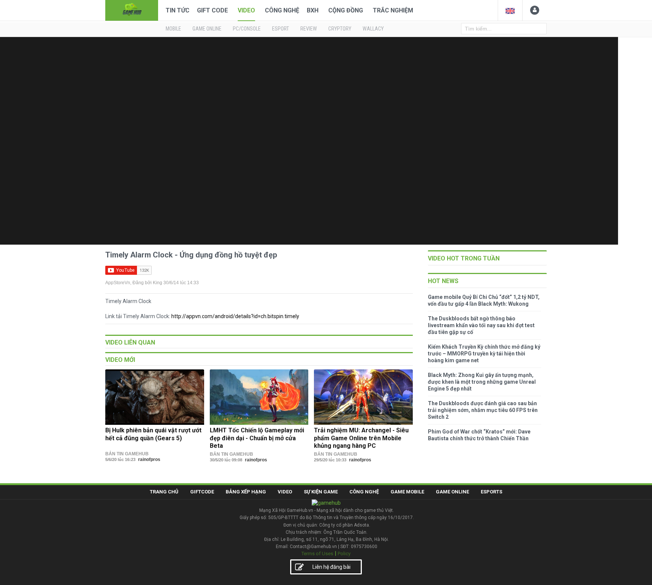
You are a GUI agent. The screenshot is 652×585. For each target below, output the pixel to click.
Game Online (452, 492)
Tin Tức (177, 10)
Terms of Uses (317, 553)
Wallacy (373, 29)
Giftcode (202, 492)
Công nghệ (282, 10)
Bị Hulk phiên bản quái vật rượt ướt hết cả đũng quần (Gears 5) (153, 434)
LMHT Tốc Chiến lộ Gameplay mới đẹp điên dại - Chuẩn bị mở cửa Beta (257, 438)
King (157, 282)
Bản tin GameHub (127, 453)
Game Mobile (407, 492)
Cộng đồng (345, 10)
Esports (491, 492)
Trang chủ (164, 492)
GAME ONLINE (206, 29)
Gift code (212, 10)
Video (246, 10)
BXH (312, 10)
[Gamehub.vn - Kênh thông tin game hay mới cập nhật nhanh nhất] (131, 10)
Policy (344, 553)
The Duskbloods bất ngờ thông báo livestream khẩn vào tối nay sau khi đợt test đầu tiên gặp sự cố (481, 325)
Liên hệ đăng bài (331, 567)
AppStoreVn (117, 282)
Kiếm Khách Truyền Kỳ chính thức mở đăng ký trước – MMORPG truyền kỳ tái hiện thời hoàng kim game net (484, 353)
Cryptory (339, 29)
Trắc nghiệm (393, 10)
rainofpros (149, 459)
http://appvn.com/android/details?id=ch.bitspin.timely (235, 316)
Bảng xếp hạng (246, 492)
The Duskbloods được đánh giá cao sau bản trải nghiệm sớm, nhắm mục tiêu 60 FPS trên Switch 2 (483, 410)
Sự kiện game (321, 492)
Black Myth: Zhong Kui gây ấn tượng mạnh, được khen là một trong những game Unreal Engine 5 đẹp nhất (482, 382)
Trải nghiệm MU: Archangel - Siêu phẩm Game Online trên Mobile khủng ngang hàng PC (361, 438)
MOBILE (173, 29)
